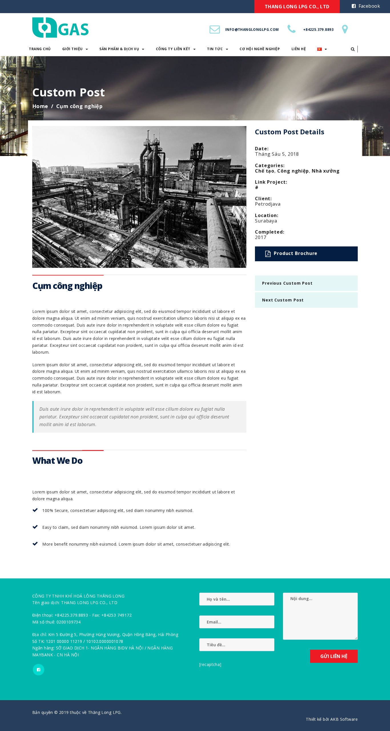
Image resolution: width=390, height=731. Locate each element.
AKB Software (344, 719)
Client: (263, 198)
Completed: (269, 232)
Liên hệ (299, 48)
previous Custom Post (287, 283)
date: (262, 148)
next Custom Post (283, 300)
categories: (270, 165)
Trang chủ (40, 48)
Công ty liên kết (173, 48)
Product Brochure (295, 253)
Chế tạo (264, 171)
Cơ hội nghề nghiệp (260, 48)
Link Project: (271, 182)
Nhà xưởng (326, 171)
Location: (266, 215)
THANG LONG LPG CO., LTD (297, 6)
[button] (352, 49)
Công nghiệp (293, 171)
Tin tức (215, 48)
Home (40, 106)
